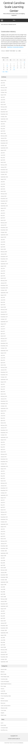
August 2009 (3, 555)
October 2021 (4, 203)
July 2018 (3, 297)
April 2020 (3, 246)
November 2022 (4, 172)
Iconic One (6, 742)
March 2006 (3, 647)
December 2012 (4, 459)
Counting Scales (4, 679)
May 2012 (3, 475)
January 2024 (3, 138)
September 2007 (4, 606)
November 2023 (4, 143)
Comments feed (4, 727)
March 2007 (3, 620)
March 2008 (3, 596)
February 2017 (4, 338)
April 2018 (3, 304)
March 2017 (3, 336)
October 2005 (4, 659)
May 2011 (3, 504)
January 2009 (3, 572)
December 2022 (4, 169)
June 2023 (3, 155)
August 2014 (3, 410)
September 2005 (4, 661)
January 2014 (3, 427)
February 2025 (4, 106)
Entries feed (3, 725)
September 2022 (4, 176)
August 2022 (3, 179)
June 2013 (3, 444)
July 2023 (3, 152)
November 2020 (4, 229)
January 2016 (3, 369)
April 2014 (3, 420)
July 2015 (3, 384)
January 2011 (3, 514)
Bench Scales (3, 674)
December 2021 (4, 198)
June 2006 (3, 640)
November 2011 (4, 490)
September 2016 (4, 350)
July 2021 (3, 210)
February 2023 (4, 164)
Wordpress (20, 742)
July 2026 (3, 82)
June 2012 (3, 473)
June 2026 (3, 85)
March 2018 (3, 307)
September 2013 (4, 437)
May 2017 (3, 331)
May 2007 (3, 615)
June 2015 (3, 386)
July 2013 (3, 442)
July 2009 (3, 557)
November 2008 (4, 577)
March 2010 (3, 538)
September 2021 (4, 205)
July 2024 (3, 123)
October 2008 (4, 579)
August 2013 (3, 439)
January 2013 (3, 456)
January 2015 (3, 398)
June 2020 (3, 241)
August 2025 (3, 94)
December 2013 (4, 430)
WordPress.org (4, 730)
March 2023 (3, 162)
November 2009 (4, 548)
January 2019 (3, 283)
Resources (3, 703)
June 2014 (3, 415)
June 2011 (3, 502)
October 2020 (4, 232)
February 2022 (4, 193)
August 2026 (3, 80)
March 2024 (3, 133)
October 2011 (4, 492)
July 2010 (3, 529)
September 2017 (4, 321)
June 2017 (3, 328)
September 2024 (4, 118)
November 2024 (4, 114)
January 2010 (3, 543)
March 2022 (3, 191)
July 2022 (3, 181)
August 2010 (3, 526)
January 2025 (3, 109)
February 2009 (4, 570)
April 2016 (3, 362)
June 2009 (3, 560)
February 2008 (4, 599)
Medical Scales (4, 693)
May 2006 (3, 642)
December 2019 (4, 256)
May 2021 (3, 215)
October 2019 (4, 261)
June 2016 (3, 357)
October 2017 (4, 319)
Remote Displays (4, 700)
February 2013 (4, 454)
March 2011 (3, 509)
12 (7, 66)
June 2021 (3, 213)
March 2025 (3, 104)
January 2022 (3, 196)
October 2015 (4, 377)
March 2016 (3, 365)
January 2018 (3, 311)
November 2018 (4, 287)
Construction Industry (8, 31)
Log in (2, 722)
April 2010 (3, 536)
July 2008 (3, 586)
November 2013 (4, 432)
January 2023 (3, 167)
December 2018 (4, 285)
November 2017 (4, 316)
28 (14, 69)
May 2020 (3, 244)
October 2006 (4, 630)
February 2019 (4, 280)
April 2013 (3, 449)
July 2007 (3, 611)
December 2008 (4, 574)
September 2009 (4, 553)
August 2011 (3, 497)
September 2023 (4, 147)
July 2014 (3, 413)
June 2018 (3, 299)
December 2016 (4, 343)
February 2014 (4, 425)
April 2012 (3, 478)
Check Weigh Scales (5, 676)
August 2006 (3, 635)
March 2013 (3, 451)
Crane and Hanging (5, 681)
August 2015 (3, 381)
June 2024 (3, 126)
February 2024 (4, 135)
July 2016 (3, 355)
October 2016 (4, 348)
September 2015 (4, 379)
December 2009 (4, 545)
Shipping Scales (4, 707)
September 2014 (4, 408)
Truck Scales (12, 50)
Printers (2, 698)
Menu (14, 20)
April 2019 (3, 275)
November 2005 (4, 656)
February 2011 (4, 512)
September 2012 (4, 466)
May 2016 (3, 360)
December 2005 (4, 654)
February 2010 (4, 541)
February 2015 (4, 396)
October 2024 (4, 116)
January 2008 (3, 601)
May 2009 (3, 562)
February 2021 (4, 222)
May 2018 (3, 302)
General (7, 50)
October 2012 (4, 463)
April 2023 (3, 159)
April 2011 (3, 507)
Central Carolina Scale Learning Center (14, 6)
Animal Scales (4, 669)
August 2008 (3, 584)
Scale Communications (5, 705)
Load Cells (3, 691)
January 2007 (3, 623)
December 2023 (4, 140)
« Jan (3, 71)
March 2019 (3, 278)
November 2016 (4, 345)
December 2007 (4, 603)
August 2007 (3, 608)
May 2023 (3, 157)
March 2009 (3, 567)
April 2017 (3, 333)
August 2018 (3, 295)
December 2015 (4, 372)
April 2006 (3, 644)
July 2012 (3, 471)
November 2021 (4, 201)
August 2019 (3, 266)
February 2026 (4, 87)
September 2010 (4, 524)
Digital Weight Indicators (6, 683)
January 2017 (3, 340)
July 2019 (3, 268)
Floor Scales (3, 686)
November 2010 (4, 519)
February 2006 (4, 649)
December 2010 (4, 517)
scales (19, 50)
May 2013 (3, 447)
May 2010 (3, 533)
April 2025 (3, 102)
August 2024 (3, 121)
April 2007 (3, 618)
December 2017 (4, 314)
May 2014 (3, 418)
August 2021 (3, 208)
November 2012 (4, 461)
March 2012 (3, 480)
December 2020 (4, 227)
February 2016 (4, 367)
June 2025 (3, 99)
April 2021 (3, 217)
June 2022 (3, 184)
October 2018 (4, 290)
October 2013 (4, 434)
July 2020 (3, 239)
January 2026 (3, 90)
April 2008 (3, 594)
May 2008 (3, 591)
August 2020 (3, 237)
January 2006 (3, 652)
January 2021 (3, 225)
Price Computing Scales (6, 695)
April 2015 (3, 391)
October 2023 (4, 145)
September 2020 (4, 234)
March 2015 (3, 393)
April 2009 (3, 565)
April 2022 (3, 188)
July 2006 (3, 637)
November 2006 (4, 627)
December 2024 (4, 111)
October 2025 (4, 92)
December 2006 (4, 625)
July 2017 (3, 326)
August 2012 (3, 468)
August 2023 (3, 150)
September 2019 (4, 263)
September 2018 (4, 292)
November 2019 (4, 258)
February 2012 (4, 483)
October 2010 (4, 521)
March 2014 (3, 422)
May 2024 (3, 128)
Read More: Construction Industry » (15, 47)
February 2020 (4, 251)
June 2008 (3, 589)
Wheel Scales (3, 715)
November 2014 (4, 403)
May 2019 (3, 273)
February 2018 (4, 309)
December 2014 (4, 401)
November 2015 (4, 374)
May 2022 (3, 186)
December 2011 (4, 488)
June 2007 (3, 613)
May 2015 (3, 389)
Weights (2, 712)
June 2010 (3, 531)
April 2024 (3, 131)
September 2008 (4, 582)
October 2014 (4, 406)
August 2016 (3, 352)
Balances (3, 671)
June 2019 (3, 270)
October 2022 (4, 174)
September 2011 (4, 495)
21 (14, 67)
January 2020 (3, 254)
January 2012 (3, 485)
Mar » (6, 71)
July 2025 (3, 97)
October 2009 (4, 550)
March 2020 (3, 249)
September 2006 (4, 632)
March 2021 (3, 220)
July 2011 (3, 500)
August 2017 (3, 323)
